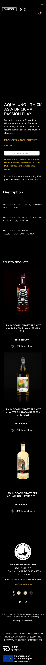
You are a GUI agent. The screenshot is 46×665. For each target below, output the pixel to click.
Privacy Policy (33, 616)
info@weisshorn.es (23, 584)
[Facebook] (21, 9)
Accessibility (27, 620)
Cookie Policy (20, 616)
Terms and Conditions (29, 614)
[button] (22, 153)
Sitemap (16, 620)
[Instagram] (25, 9)
